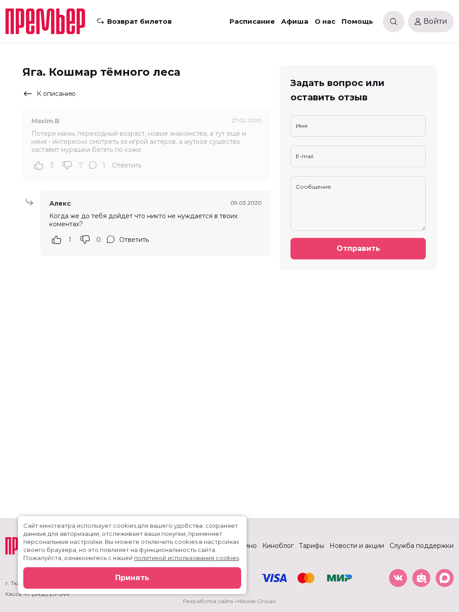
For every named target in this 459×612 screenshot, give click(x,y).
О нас (325, 21)
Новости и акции (356, 546)
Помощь (357, 21)
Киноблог (278, 546)
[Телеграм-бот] (421, 578)
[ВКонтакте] (398, 578)
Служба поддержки (422, 546)
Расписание (252, 21)
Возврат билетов (139, 21)
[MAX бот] (445, 578)
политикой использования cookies (186, 557)
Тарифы (311, 546)
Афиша (294, 21)
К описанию (56, 94)
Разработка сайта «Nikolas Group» (230, 601)
